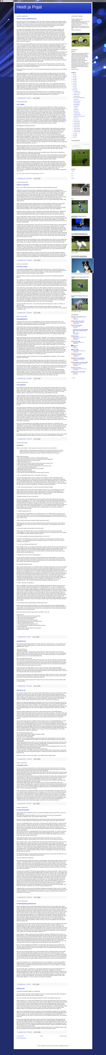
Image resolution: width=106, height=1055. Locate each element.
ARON (72, 178)
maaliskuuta (76, 128)
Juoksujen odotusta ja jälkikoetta (78, 322)
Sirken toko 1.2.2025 (76, 326)
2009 (74, 137)
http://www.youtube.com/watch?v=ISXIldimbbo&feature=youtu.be (30, 173)
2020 (74, 76)
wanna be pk (21, 690)
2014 (74, 86)
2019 (74, 77)
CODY (72, 171)
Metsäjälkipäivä (22, 319)
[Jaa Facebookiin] (37, 98)
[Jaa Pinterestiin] (39, 98)
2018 (74, 79)
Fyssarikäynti (21, 385)
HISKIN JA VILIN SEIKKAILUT (79, 358)
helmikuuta (76, 130)
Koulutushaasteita (23, 810)
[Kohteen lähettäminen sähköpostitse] (33, 98)
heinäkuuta (76, 121)
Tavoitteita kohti (22, 765)
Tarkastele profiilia (75, 69)
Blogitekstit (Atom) (22, 1038)
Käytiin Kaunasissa (76, 332)
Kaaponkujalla (76, 349)
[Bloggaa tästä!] (35, 98)
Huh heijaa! (21, 104)
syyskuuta (76, 96)
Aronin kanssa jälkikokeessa (26, 19)
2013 (74, 88)
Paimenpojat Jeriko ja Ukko (78, 321)
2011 (74, 133)
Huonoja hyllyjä (22, 266)
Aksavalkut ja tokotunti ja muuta (78, 342)
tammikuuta (76, 131)
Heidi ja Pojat (29, 7)
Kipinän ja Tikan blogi (77, 353)
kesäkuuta (76, 123)
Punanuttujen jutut (76, 341)
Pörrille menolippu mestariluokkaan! (79, 350)
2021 (74, 74)
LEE (72, 173)
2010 (74, 135)
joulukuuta (76, 91)
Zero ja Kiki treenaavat (77, 325)
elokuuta (75, 119)
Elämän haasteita (23, 185)
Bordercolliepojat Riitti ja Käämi (79, 316)
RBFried (57, 1045)
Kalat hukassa (76, 336)
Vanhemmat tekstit (63, 1036)
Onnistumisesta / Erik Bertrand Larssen (80, 368)
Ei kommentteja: (29, 178)
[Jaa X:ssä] (36, 98)
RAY (72, 175)
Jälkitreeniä (21, 988)
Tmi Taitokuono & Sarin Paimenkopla (80, 362)
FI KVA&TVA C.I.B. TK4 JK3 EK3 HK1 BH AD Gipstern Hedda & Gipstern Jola (80, 330)
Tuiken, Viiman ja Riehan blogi (79, 371)
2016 (74, 83)
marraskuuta (76, 92)
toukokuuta (76, 125)
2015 (74, 84)
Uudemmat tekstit (20, 1036)
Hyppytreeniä (21, 641)
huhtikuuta (76, 126)
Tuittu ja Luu (75, 345)
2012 (74, 89)
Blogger (67, 1045)
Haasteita (20, 445)
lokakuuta (76, 94)
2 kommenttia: (28, 803)
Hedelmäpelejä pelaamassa (26, 903)
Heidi (74, 51)
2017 (74, 81)
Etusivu (41, 1036)
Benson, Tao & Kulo (77, 367)
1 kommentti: (28, 636)
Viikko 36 (74, 346)
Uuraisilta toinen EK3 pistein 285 (78, 359)
